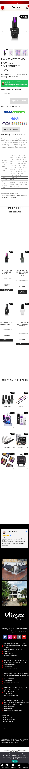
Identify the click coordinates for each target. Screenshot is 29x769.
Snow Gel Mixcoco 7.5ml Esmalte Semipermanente (6, 272)
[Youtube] (24, 637)
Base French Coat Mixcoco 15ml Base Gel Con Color (22, 324)
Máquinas (7, 427)
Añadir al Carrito (20, 101)
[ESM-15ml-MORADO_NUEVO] (14, 28)
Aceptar (15, 761)
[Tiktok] (19, 637)
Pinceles (21, 406)
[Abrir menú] (2, 8)
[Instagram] (10, 637)
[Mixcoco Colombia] (15, 7)
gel (26, 195)
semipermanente (11, 197)
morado (3, 197)
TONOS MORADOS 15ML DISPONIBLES (11, 90)
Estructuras (23, 330)
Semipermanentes (12, 193)
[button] (2, 31)
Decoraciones (7, 468)
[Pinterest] (14, 637)
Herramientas (7, 447)
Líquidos (21, 427)
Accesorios (20, 468)
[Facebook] (5, 637)
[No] (27, 758)
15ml (8, 195)
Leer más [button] (5, 545)
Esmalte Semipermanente (17, 195)
